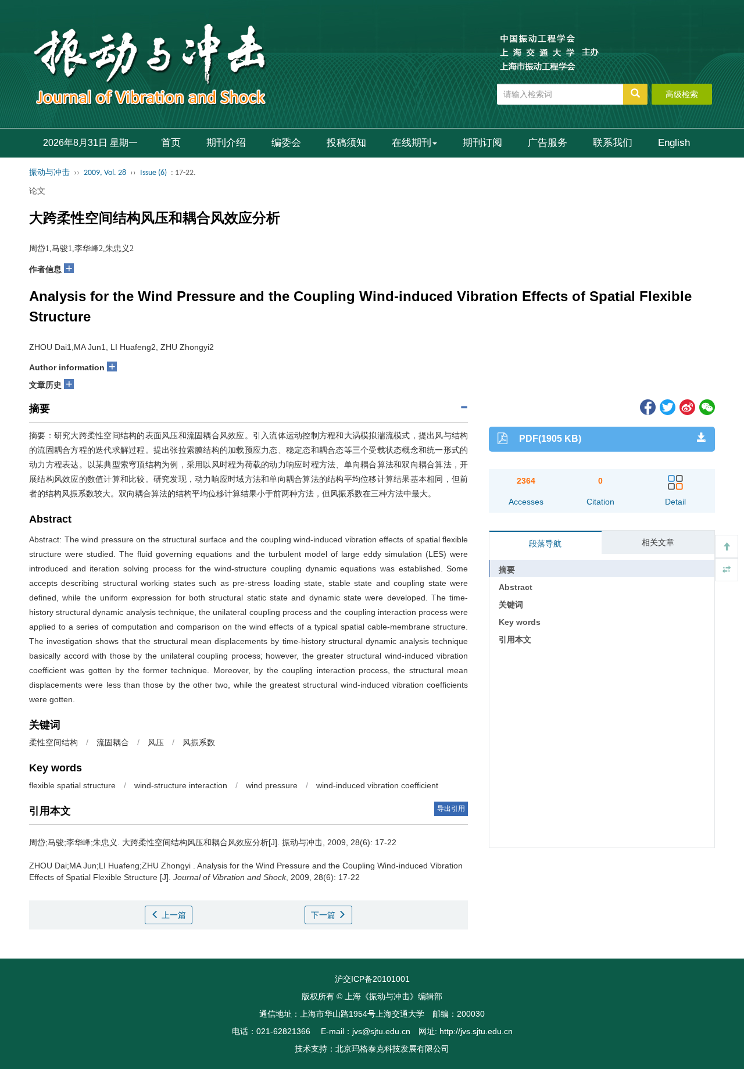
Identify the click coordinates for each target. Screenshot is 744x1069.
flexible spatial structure (72, 785)
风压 (156, 742)
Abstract (515, 587)
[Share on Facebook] (647, 406)
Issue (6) (153, 173)
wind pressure (272, 785)
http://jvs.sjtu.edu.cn (476, 1031)
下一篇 (324, 915)
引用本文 (515, 639)
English (674, 142)
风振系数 (199, 742)
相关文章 (658, 542)
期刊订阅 (482, 142)
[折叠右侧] (726, 569)
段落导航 (545, 543)
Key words (520, 622)
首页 (171, 142)
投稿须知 (346, 142)
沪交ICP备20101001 (372, 979)
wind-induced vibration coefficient (377, 785)
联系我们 (612, 142)
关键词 (511, 604)
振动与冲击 (49, 173)
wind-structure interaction (180, 785)
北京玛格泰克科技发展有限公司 (392, 1048)
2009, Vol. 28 (105, 173)
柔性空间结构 (53, 742)
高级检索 (682, 94)
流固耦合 (112, 742)
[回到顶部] (726, 546)
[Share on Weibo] (686, 406)
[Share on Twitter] (666, 406)
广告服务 (547, 142)
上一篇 (172, 915)
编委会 (286, 142)
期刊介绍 (226, 142)
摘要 (507, 569)
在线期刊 (411, 142)
